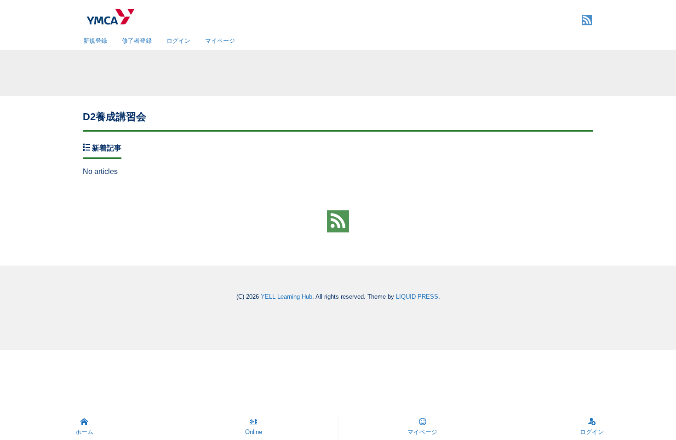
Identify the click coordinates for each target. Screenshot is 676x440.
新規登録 (95, 40)
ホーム (84, 431)
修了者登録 (137, 40)
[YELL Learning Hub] (110, 15)
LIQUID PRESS (417, 296)
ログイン (178, 40)
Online (253, 431)
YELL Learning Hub (286, 296)
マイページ (220, 40)
